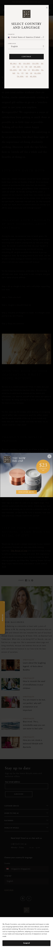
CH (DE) (26, 63)
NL (42, 70)
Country (11, 34)
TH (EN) (20, 76)
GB (30, 67)
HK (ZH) (13, 70)
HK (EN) (37, 67)
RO (27, 73)
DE (42, 63)
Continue (26, 57)
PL (18, 73)
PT (23, 73)
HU (25, 70)
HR (20, 70)
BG (20, 63)
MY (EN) (35, 70)
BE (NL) (13, 63)
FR (26, 67)
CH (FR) (35, 63)
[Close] (47, 7)
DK (14, 67)
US (27, 76)
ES (18, 67)
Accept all (26, 943)
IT (29, 70)
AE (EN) (33, 76)
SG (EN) (37, 73)
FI (22, 67)
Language (12, 43)
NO (14, 73)
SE (31, 73)
